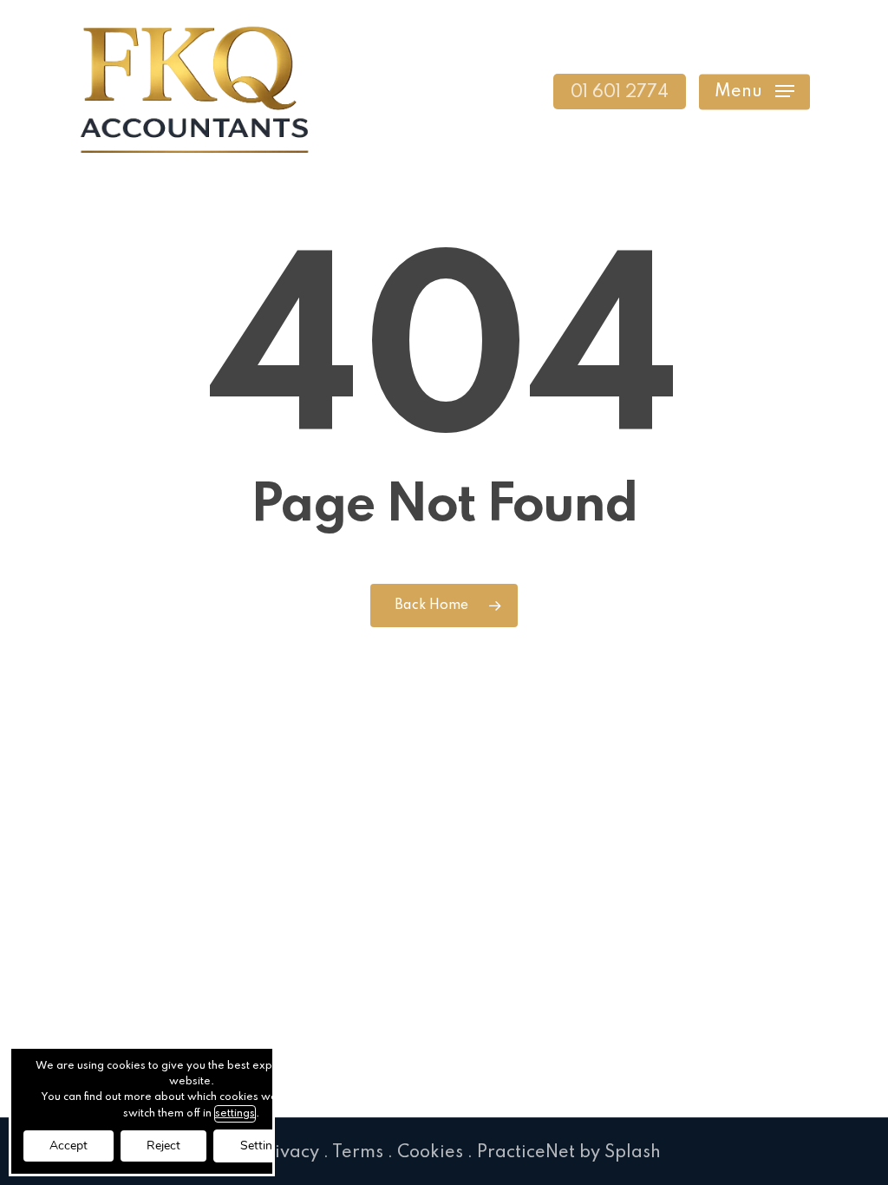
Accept (68, 1145)
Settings (262, 1145)
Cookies (430, 1153)
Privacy (288, 1153)
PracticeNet (526, 1153)
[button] (754, 91)
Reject (163, 1145)
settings (235, 1114)
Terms (357, 1153)
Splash (632, 1153)
